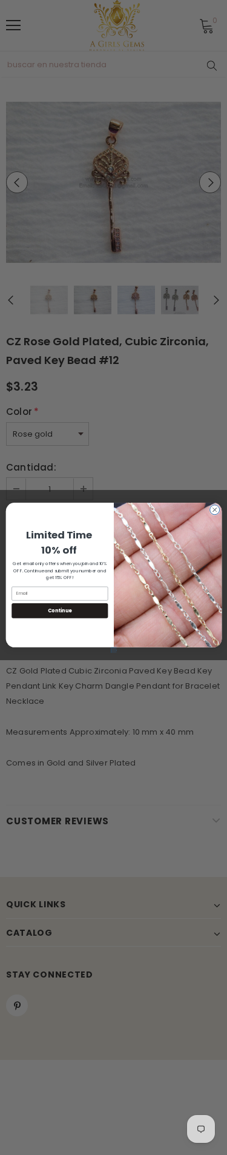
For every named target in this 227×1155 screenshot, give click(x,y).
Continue (59, 610)
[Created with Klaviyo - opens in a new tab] (113, 649)
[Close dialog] (214, 509)
